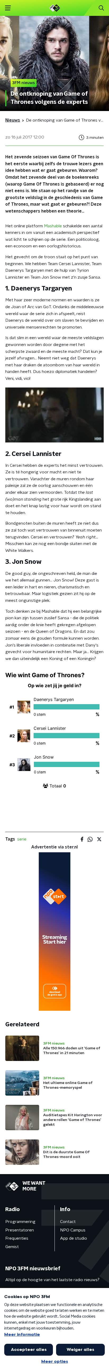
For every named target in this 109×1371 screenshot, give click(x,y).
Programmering (20, 1222)
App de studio (73, 1238)
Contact (68, 1222)
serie (21, 839)
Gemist (12, 1247)
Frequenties (16, 1238)
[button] (8, 8)
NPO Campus (72, 1230)
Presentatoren (19, 1230)
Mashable (53, 226)
